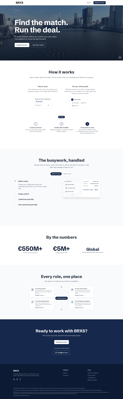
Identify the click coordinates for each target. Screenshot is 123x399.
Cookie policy (91, 377)
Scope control (23, 194)
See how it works (38, 45)
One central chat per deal (27, 205)
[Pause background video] (120, 57)
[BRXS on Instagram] (17, 379)
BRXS (16, 371)
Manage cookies (92, 380)
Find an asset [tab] (67, 173)
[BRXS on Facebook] (20, 379)
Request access (22, 45)
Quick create (23, 181)
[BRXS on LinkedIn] (14, 379)
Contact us (66, 375)
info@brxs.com (63, 352)
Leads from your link (26, 199)
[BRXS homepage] (19, 2)
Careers (65, 373)
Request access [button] (99, 2)
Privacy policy (91, 375)
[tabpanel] (61, 197)
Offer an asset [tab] (56, 173)
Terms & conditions (93, 373)
